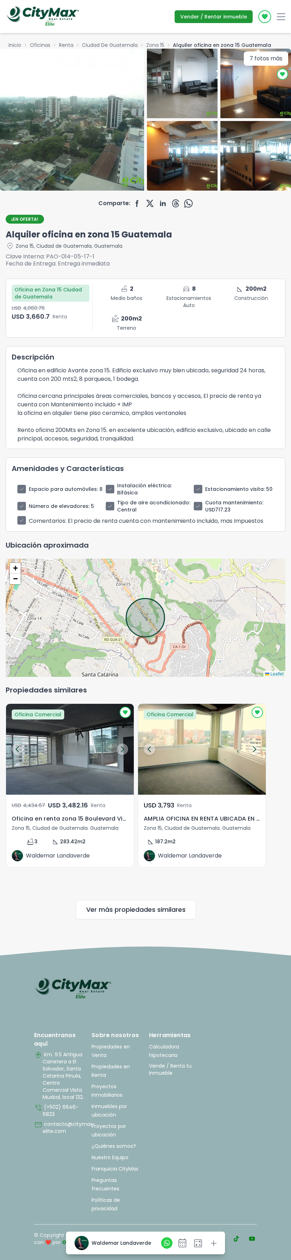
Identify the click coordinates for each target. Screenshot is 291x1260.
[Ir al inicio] (73, 988)
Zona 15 (155, 45)
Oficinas (40, 45)
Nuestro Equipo (110, 1157)
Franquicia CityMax (115, 1168)
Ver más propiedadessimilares (136, 909)
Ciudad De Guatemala (110, 45)
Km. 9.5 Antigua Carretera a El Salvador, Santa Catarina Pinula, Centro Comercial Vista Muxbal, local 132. (59, 1076)
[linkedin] (163, 203)
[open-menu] (281, 16)
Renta (66, 45)
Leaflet (276, 673)
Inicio (15, 45)
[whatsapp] (188, 203)
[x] (150, 203)
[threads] (175, 203)
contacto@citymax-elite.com (59, 1128)
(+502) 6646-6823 (56, 1110)
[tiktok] (236, 1238)
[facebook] (137, 203)
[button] (15, 568)
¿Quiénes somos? (114, 1146)
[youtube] (252, 1238)
